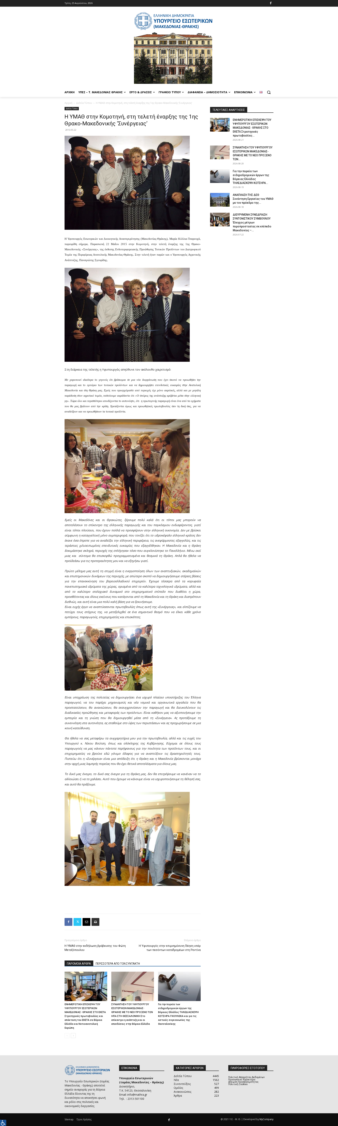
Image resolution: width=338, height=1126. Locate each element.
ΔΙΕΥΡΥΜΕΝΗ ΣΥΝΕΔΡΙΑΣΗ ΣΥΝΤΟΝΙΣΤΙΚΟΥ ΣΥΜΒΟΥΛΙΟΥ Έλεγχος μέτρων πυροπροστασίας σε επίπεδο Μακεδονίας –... (252, 222)
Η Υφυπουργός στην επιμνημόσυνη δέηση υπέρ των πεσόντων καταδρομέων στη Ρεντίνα (170, 948)
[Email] (86, 922)
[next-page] (73, 1035)
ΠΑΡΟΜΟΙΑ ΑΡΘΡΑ (79, 963)
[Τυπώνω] (95, 922)
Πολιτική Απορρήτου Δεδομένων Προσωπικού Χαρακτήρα (246, 1078)
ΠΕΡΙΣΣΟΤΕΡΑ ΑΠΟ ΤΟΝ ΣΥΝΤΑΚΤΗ (118, 963)
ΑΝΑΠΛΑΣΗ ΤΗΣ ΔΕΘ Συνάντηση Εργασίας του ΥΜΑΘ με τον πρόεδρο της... (253, 198)
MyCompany (266, 1119)
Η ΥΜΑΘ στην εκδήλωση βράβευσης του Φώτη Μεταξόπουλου (95, 948)
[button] (268, 92)
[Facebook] (271, 3)
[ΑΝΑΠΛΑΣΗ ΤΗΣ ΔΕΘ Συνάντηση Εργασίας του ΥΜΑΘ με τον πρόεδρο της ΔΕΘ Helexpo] (220, 200)
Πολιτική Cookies (238, 1084)
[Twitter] (77, 922)
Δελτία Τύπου (84, 103)
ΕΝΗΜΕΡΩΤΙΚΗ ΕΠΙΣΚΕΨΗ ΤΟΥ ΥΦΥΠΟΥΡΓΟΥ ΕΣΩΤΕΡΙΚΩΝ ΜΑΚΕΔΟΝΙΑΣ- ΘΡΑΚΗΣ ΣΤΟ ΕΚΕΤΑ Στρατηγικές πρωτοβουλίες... (252, 127)
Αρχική (68, 103)
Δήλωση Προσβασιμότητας (243, 1082)
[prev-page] (67, 1035)
